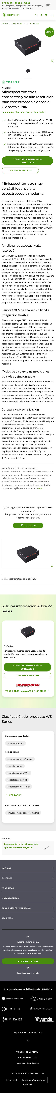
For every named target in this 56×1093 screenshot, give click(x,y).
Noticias (6, 868)
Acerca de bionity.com (28, 1062)
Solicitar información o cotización (27, 161)
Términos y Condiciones (33, 1079)
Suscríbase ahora (28, 961)
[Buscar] (37, 15)
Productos (8, 888)
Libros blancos (10, 898)
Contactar (30, 525)
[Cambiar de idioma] (46, 15)
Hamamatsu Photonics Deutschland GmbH (23, 112)
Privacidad (28, 1084)
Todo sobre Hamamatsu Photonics (26, 690)
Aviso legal (11, 1079)
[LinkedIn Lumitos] (28, 1040)
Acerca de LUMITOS (27, 1057)
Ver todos (15, 795)
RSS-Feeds (7, 918)
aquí (40, 488)
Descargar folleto (20, 170)
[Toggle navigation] (52, 15)
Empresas (7, 878)
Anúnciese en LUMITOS (27, 1051)
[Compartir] (41, 15)
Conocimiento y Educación (16, 908)
